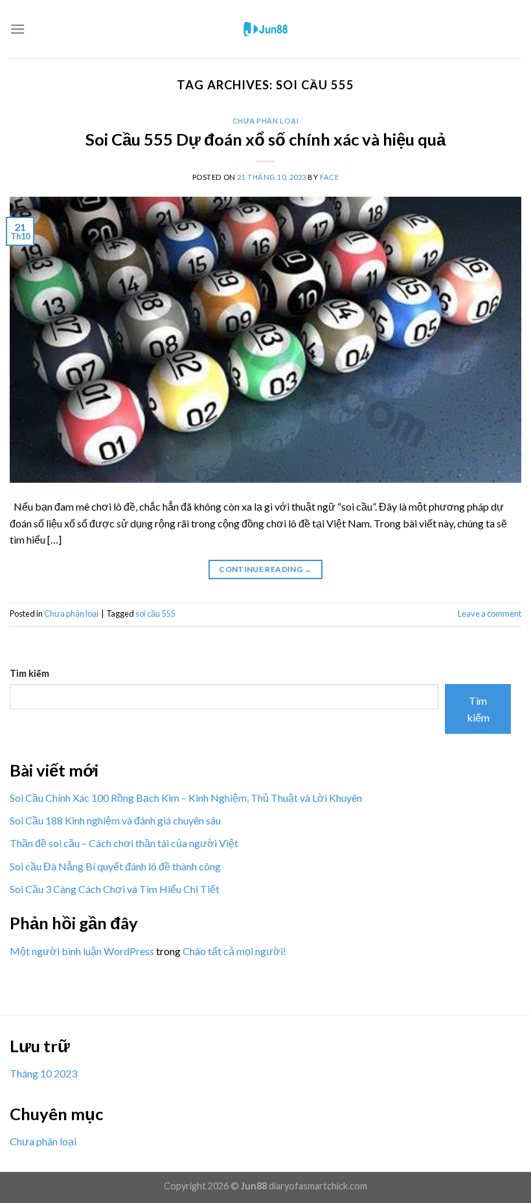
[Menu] (17, 29)
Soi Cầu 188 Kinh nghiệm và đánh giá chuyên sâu (115, 820)
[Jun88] (265, 29)
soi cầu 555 (155, 613)
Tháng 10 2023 (43, 1073)
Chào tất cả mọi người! (234, 951)
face (329, 177)
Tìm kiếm (29, 673)
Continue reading (265, 569)
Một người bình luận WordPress (82, 951)
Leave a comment (489, 613)
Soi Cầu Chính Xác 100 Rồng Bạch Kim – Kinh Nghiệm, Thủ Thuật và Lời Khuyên (186, 797)
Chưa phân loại (265, 120)
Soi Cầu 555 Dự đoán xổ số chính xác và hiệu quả (265, 139)
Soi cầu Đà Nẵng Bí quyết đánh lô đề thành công (115, 866)
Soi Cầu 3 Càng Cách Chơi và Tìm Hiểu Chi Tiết (115, 889)
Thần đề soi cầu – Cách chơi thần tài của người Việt (124, 843)
